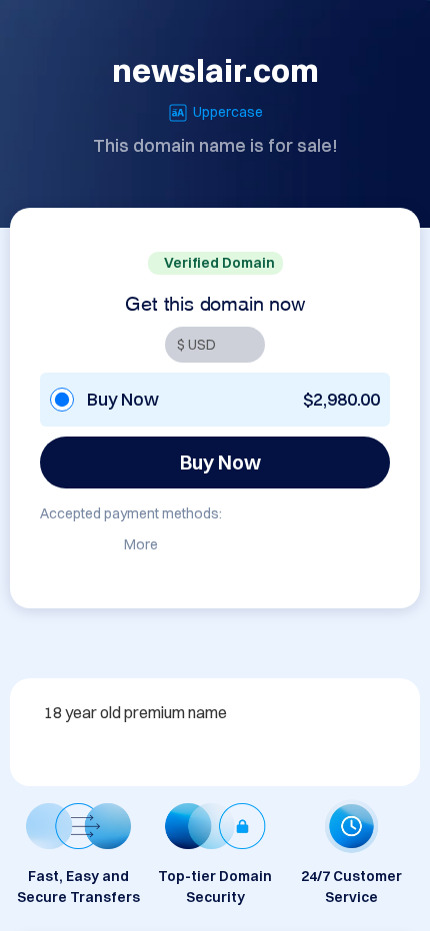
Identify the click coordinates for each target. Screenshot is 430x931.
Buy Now (220, 462)
